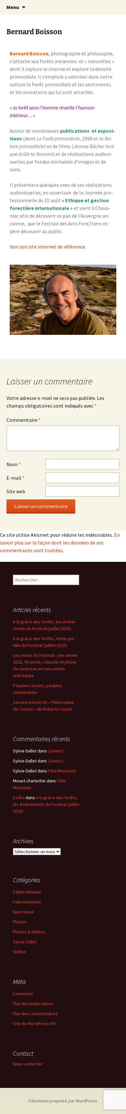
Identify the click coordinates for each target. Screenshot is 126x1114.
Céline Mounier (27, 892)
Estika (19, 797)
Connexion (23, 993)
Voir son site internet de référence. (48, 246)
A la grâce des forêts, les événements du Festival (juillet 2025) (46, 804)
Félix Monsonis (62, 771)
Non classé (23, 912)
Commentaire (23, 420)
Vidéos (19, 952)
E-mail (15, 478)
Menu (12, 7)
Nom (13, 464)
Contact (55, 751)
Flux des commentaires (35, 1013)
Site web (15, 491)
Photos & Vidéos (29, 932)
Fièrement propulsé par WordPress (63, 1101)
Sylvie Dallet (25, 942)
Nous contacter (28, 1064)
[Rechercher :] (114, 7)
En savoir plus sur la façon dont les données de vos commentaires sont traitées (60, 542)
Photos (20, 922)
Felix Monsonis (27, 902)
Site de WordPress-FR (34, 1023)
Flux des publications (33, 1003)
